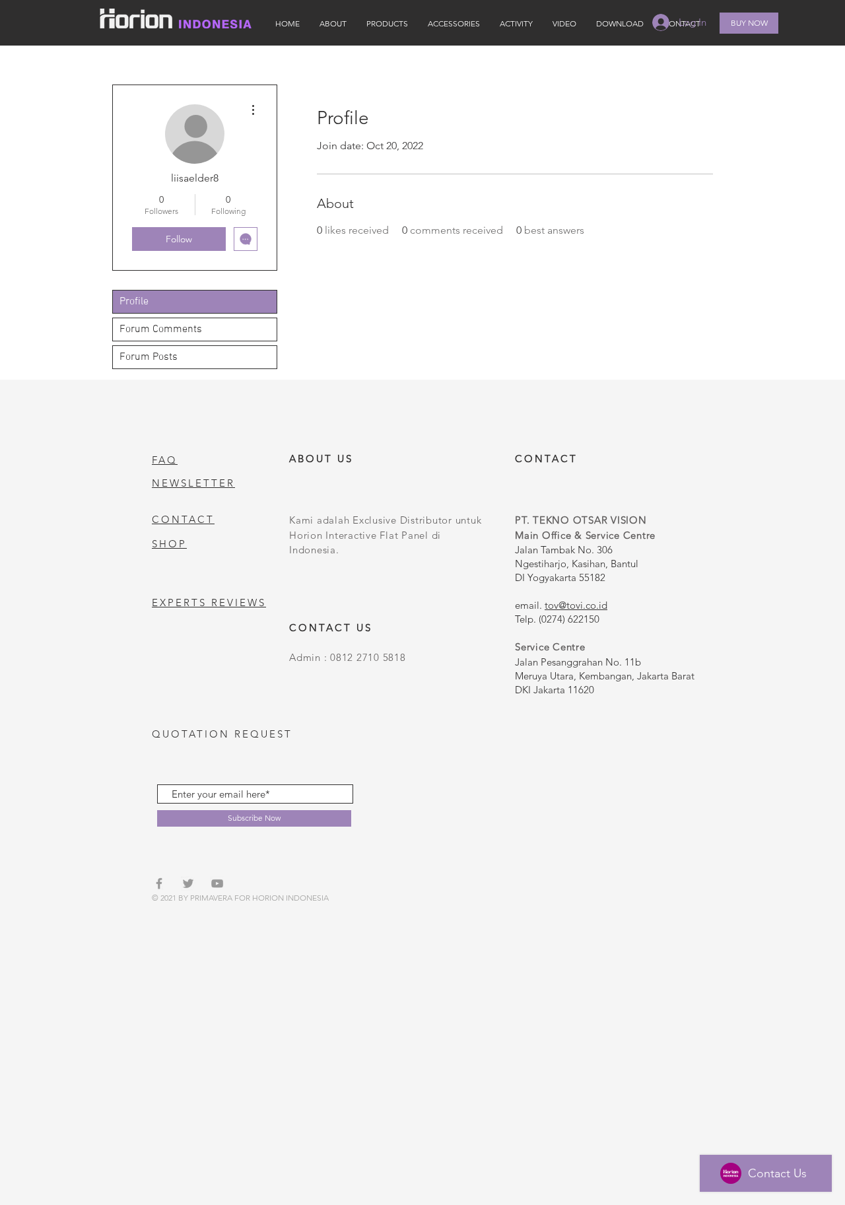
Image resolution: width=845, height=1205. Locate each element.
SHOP (169, 543)
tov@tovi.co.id (576, 605)
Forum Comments (160, 329)
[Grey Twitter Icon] (188, 883)
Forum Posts (148, 357)
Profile (134, 301)
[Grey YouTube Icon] (217, 883)
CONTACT (183, 519)
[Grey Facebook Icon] (159, 883)
